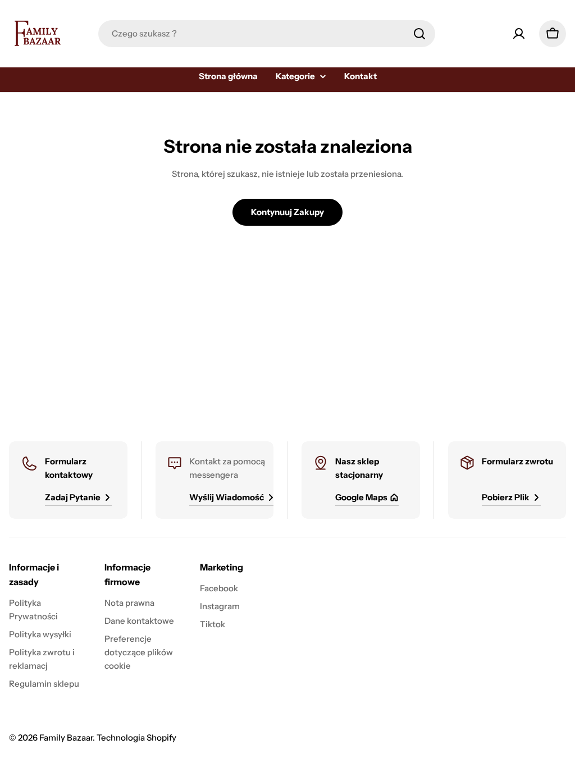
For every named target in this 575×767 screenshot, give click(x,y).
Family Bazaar (66, 737)
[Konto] (519, 33)
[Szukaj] (419, 33)
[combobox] (266, 33)
